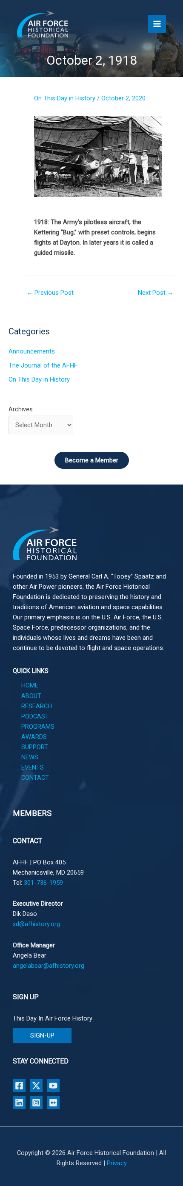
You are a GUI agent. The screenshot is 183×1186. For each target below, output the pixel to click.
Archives (21, 409)
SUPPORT (34, 747)
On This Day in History (64, 98)
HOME (29, 685)
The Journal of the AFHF (43, 365)
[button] (42, 1035)
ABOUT (31, 696)
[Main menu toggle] (157, 24)
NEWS (29, 757)
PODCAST (35, 716)
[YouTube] (53, 1085)
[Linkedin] (19, 1102)
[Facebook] (19, 1085)
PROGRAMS (37, 726)
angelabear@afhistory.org (48, 965)
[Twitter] (36, 1085)
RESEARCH (36, 706)
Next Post (156, 292)
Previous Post (50, 292)
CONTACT (35, 777)
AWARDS (34, 737)
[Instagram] (36, 1102)
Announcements (32, 351)
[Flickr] (53, 1102)
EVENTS (32, 767)
